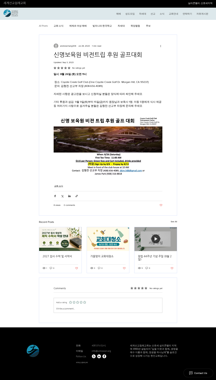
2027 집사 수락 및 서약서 (57, 256)
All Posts (43, 25)
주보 (148, 25)
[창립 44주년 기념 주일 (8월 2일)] (155, 239)
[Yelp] (94, 356)
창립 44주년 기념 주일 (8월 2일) (155, 258)
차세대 (121, 25)
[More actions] (160, 46)
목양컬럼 (135, 25)
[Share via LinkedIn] (69, 196)
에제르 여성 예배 (78, 25)
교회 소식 (58, 25)
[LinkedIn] (99, 356)
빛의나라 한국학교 (102, 25)
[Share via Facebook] (55, 196)
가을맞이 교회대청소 (102, 256)
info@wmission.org (101, 350)
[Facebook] (104, 356)
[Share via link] (76, 196)
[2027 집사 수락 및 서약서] (60, 239)
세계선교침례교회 (15, 3)
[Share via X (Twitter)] (62, 196)
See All (174, 221)
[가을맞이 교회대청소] (108, 239)
